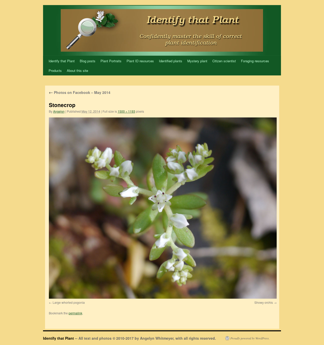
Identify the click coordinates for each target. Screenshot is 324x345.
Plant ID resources (140, 60)
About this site (77, 70)
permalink (75, 313)
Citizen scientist (224, 60)
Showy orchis (263, 302)
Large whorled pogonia (69, 302)
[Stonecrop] (163, 207)
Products (55, 70)
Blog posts (87, 60)
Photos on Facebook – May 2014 (79, 92)
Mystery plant (197, 60)
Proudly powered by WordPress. (250, 338)
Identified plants (170, 60)
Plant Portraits (111, 60)
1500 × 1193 (126, 111)
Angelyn (59, 111)
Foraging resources (255, 60)
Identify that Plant (62, 60)
